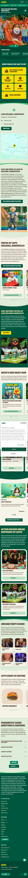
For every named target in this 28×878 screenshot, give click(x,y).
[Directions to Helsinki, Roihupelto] (25, 10)
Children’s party (22, 5)
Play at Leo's (4, 801)
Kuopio (2, 831)
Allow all (14, 449)
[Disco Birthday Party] (7, 649)
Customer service (5, 847)
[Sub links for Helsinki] (6, 822)
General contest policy (6, 869)
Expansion (3, 852)
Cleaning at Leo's (5, 856)
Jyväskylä (3, 827)
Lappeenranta (4, 836)
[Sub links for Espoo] (6, 820)
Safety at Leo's (4, 854)
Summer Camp (4, 808)
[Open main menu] (26, 2)
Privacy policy (4, 867)
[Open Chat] (24, 860)
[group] (14, 31)
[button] (17, 46)
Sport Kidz (3, 810)
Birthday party (4, 803)
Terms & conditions (13, 867)
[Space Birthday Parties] (20, 664)
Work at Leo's (4, 850)
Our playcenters (5, 5)
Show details (21, 445)
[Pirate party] (20, 649)
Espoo (2, 819)
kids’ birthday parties (7, 193)
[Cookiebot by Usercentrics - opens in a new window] (20, 423)
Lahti (2, 834)
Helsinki (3, 822)
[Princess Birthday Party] (7, 664)
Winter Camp (4, 812)
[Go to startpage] (3, 2)
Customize (13, 453)
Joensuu (3, 824)
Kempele (3, 829)
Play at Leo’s (14, 5)
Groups (3, 805)
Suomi (5, 874)
